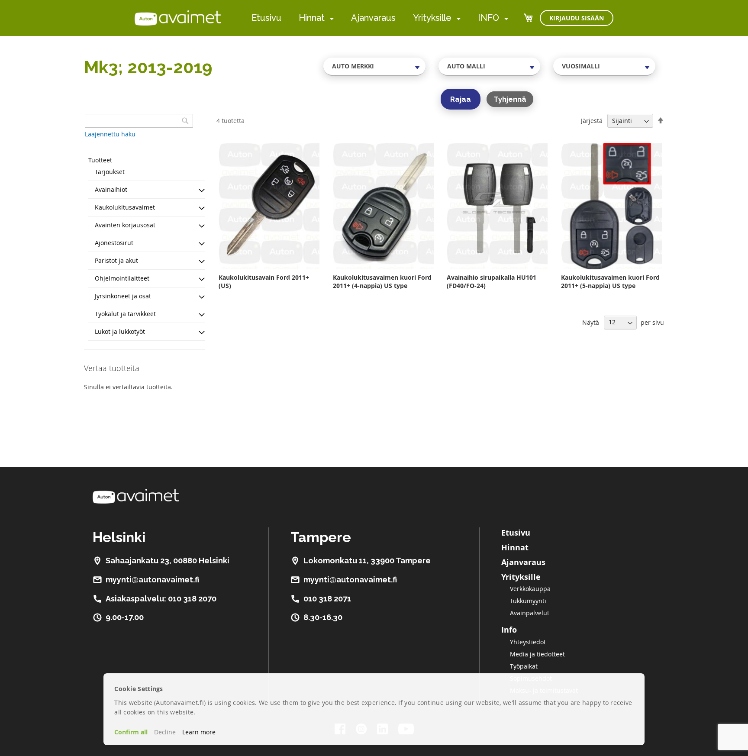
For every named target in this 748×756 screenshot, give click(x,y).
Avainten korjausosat (125, 225)
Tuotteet (100, 160)
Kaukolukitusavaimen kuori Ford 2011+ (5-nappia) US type (610, 281)
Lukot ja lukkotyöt (120, 331)
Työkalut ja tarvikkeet (125, 314)
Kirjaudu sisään (576, 18)
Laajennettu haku (110, 134)
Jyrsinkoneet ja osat (123, 296)
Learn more (199, 732)
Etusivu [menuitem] (266, 18)
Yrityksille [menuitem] (432, 18)
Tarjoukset (110, 172)
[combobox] (374, 66)
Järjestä (592, 120)
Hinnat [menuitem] (312, 18)
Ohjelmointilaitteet (122, 278)
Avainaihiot (111, 189)
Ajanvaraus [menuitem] (373, 18)
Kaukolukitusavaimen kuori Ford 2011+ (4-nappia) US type (382, 281)
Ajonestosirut (114, 243)
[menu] (379, 18)
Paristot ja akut (116, 260)
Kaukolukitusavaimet (125, 207)
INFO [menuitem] (488, 18)
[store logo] (178, 17)
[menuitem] (330, 18)
